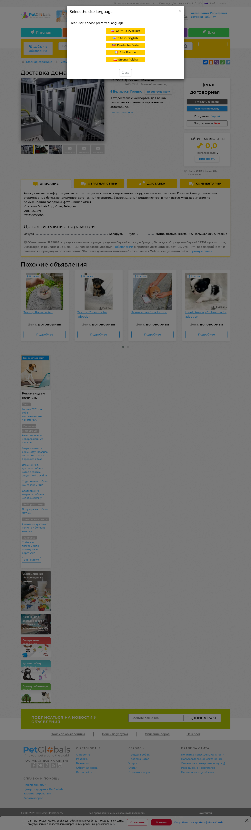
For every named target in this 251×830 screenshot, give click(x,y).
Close (125, 72)
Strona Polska (127, 59)
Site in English (127, 38)
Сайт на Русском (127, 31)
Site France (127, 52)
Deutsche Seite (127, 45)
